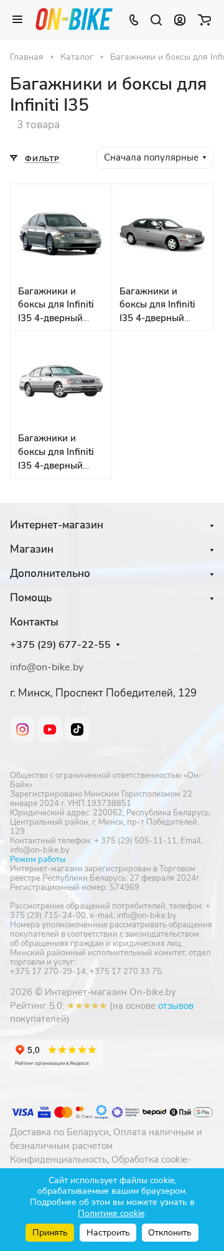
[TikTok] (77, 729)
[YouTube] (49, 729)
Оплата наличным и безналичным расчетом (106, 1139)
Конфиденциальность (58, 1159)
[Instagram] (22, 729)
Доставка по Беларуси (59, 1132)
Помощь (31, 598)
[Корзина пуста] (204, 19)
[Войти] (179, 19)
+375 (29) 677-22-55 (60, 645)
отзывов (176, 1006)
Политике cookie (111, 1213)
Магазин (32, 549)
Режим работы (37, 859)
